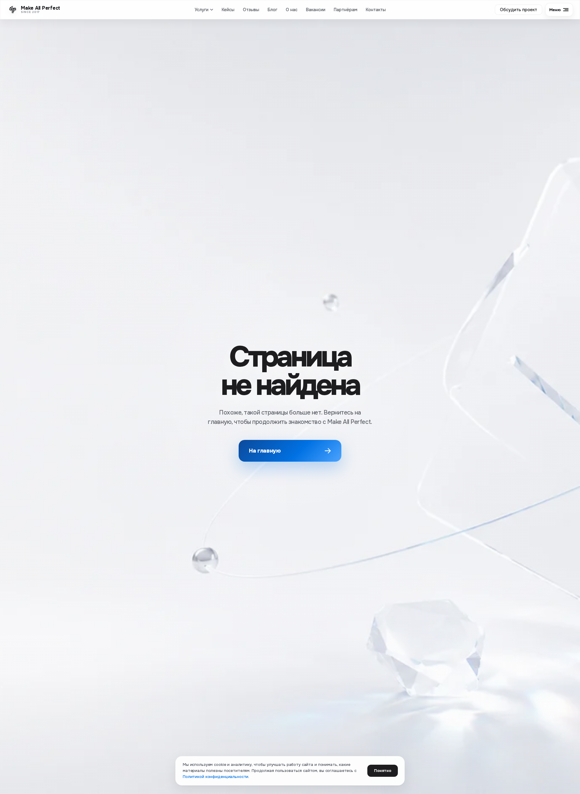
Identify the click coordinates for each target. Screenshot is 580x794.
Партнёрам (345, 9)
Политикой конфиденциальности (215, 776)
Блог (272, 9)
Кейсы (228, 9)
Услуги (201, 9)
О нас (292, 9)
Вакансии (315, 9)
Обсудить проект (518, 9)
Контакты (376, 9)
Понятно (382, 770)
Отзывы (251, 9)
